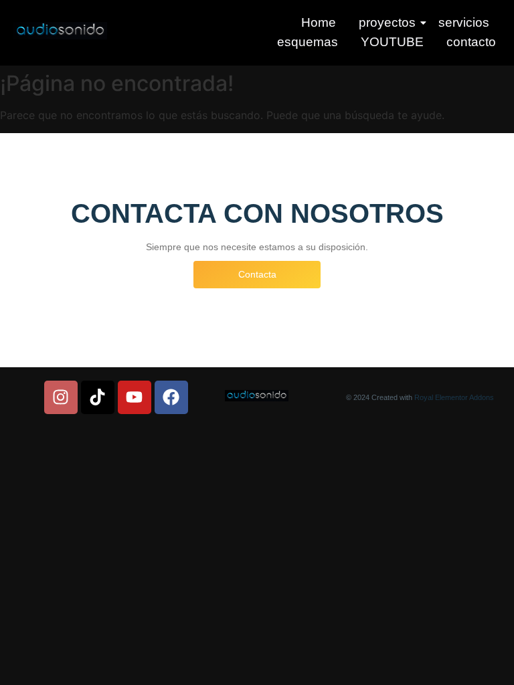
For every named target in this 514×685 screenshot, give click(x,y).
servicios (463, 22)
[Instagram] (61, 397)
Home (318, 22)
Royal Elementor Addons (454, 397)
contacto (471, 42)
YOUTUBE (392, 42)
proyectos (387, 22)
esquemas (307, 42)
